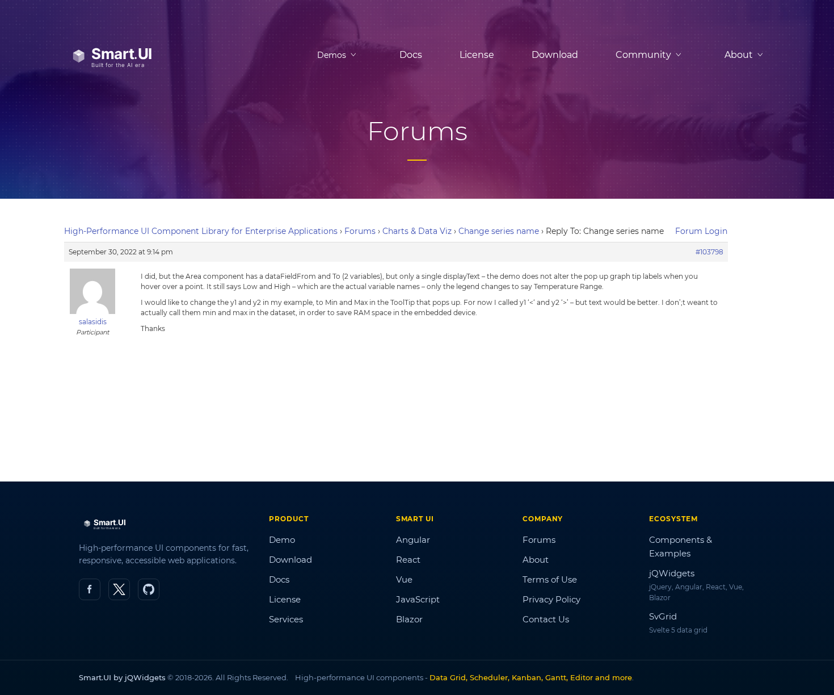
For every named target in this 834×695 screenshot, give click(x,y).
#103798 (709, 252)
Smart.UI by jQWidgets (122, 677)
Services (286, 619)
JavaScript (418, 599)
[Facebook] (89, 589)
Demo (282, 539)
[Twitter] (119, 589)
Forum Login (701, 231)
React (408, 559)
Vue (404, 579)
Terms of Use (550, 579)
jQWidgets (671, 573)
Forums (360, 231)
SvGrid (663, 616)
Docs (410, 54)
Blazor (409, 619)
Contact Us (546, 619)
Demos (331, 55)
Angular (413, 539)
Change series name (498, 231)
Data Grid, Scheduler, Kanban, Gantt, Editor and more (530, 677)
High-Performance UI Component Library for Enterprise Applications (201, 231)
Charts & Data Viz (417, 231)
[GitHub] (148, 589)
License (477, 54)
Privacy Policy (551, 599)
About (536, 559)
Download (555, 54)
